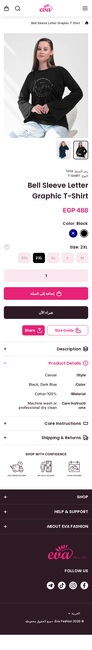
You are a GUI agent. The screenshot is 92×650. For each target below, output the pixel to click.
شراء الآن (46, 312)
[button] (6, 8)
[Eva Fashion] (46, 9)
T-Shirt (74, 176)
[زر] (6, 247)
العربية (76, 613)
